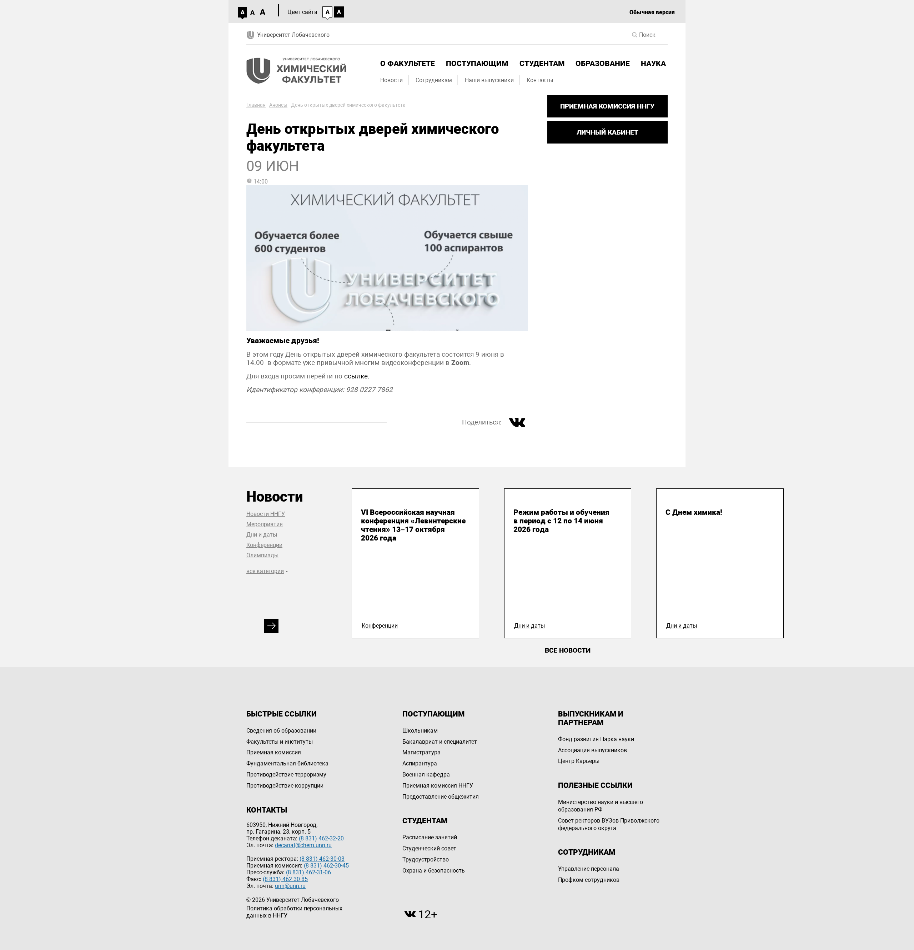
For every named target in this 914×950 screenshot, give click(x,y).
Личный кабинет (607, 132)
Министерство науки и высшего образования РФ (600, 806)
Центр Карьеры (578, 761)
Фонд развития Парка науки (596, 739)
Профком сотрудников (588, 879)
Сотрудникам (434, 80)
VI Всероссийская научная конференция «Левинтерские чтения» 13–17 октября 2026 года (413, 525)
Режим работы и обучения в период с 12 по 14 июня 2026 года (561, 521)
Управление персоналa (588, 868)
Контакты (540, 80)
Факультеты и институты (279, 741)
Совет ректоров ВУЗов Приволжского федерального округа (608, 824)
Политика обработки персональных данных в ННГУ (294, 912)
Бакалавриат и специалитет (439, 741)
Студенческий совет (429, 848)
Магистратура (421, 752)
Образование (603, 63)
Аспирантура (419, 763)
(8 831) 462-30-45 (326, 865)
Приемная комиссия (273, 752)
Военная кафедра (426, 774)
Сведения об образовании (281, 730)
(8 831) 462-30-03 (322, 858)
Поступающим (477, 63)
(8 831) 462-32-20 (321, 838)
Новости (391, 80)
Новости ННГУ (265, 514)
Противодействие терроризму (286, 774)
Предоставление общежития (440, 796)
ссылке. (357, 376)
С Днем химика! (694, 512)
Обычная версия (652, 12)
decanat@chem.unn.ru (303, 845)
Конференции (264, 545)
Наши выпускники (489, 80)
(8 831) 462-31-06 (308, 872)
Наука (653, 63)
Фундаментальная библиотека (287, 763)
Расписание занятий (429, 837)
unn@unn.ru (290, 886)
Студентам (541, 63)
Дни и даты (261, 534)
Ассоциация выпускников (592, 750)
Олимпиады (262, 555)
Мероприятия (264, 524)
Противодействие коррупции (284, 785)
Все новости (568, 650)
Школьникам (420, 730)
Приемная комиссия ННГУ (607, 106)
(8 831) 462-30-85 (285, 879)
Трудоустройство (425, 859)
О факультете (407, 63)
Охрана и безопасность (433, 870)
